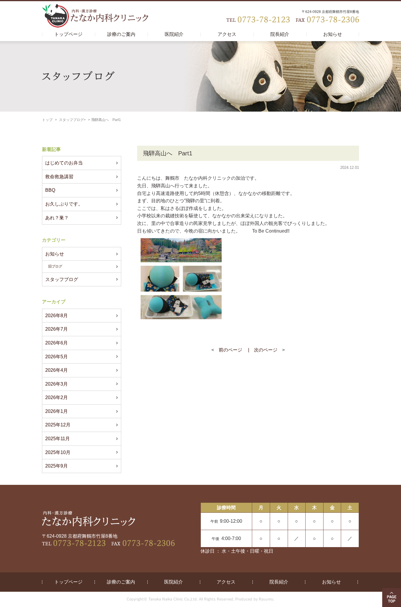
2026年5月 (56, 356)
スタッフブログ (71, 120)
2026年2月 (56, 397)
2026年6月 (56, 342)
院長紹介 (279, 34)
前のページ (230, 349)
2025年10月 (57, 452)
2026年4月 (56, 370)
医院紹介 (174, 34)
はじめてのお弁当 (64, 162)
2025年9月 (56, 465)
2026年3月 (56, 383)
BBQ (50, 190)
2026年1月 (56, 411)
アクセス (227, 34)
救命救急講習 (59, 176)
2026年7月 (56, 329)
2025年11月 (57, 438)
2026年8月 (56, 315)
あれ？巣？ (57, 217)
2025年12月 (57, 424)
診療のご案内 (121, 34)
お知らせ (332, 34)
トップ (47, 120)
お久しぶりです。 (64, 203)
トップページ (68, 34)
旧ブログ (55, 266)
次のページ (265, 349)
